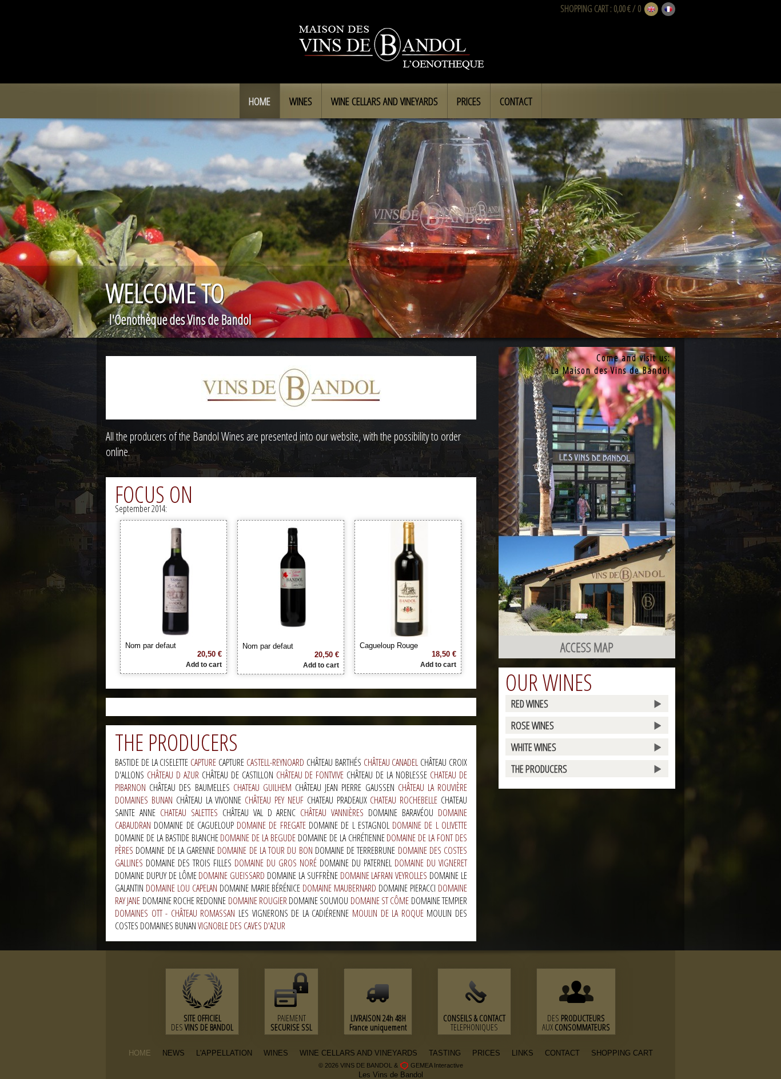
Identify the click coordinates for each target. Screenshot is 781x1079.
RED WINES (529, 703)
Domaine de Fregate (273, 825)
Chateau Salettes (191, 812)
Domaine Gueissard (232, 875)
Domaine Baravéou (403, 812)
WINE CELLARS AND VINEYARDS (358, 1053)
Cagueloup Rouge (389, 645)
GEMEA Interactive (437, 1065)
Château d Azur (174, 775)
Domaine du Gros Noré (277, 863)
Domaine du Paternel (357, 863)
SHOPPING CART (584, 8)
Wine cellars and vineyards (384, 101)
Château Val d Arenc (261, 812)
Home (259, 101)
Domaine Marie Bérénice (261, 888)
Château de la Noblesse (388, 775)
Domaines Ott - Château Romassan (176, 913)
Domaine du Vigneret (431, 863)
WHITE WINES (533, 747)
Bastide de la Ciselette (152, 762)
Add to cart (204, 665)
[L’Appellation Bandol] (291, 387)
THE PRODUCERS (539, 769)
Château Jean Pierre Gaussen (346, 787)
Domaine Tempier (439, 900)
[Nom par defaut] (174, 632)
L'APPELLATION (224, 1053)
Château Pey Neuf (276, 800)
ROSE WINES (532, 725)
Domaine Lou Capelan (183, 888)
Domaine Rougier (258, 900)
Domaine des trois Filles (190, 863)
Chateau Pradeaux (338, 800)
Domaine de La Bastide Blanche (167, 838)
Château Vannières (334, 812)
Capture (204, 762)
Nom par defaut (150, 645)
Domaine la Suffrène (303, 875)
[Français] (668, 9)
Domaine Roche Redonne (185, 900)
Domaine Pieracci (408, 888)
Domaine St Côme (380, 900)
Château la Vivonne (210, 800)
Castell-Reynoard (276, 762)
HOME (140, 1053)
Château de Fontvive (311, 775)
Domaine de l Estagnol (350, 825)
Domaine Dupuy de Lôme (156, 875)
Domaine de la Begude (259, 838)
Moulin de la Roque (389, 913)
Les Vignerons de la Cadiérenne (295, 913)
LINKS (522, 1053)
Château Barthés (335, 762)
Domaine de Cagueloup (195, 825)
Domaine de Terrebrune (356, 850)
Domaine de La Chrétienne (342, 838)
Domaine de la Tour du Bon (266, 850)
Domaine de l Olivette (429, 825)
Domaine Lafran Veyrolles (385, 875)
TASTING (445, 1053)
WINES (276, 1053)
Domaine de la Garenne (176, 850)
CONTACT (562, 1053)
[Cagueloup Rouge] (408, 632)
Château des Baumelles (191, 787)
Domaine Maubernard (340, 888)
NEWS (173, 1053)
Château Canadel (392, 762)
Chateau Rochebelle (405, 800)
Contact (516, 101)
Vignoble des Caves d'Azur (241, 926)
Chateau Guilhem (264, 787)
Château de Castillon (239, 775)
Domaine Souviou (319, 900)
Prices (469, 101)
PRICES (486, 1053)
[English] (651, 9)
